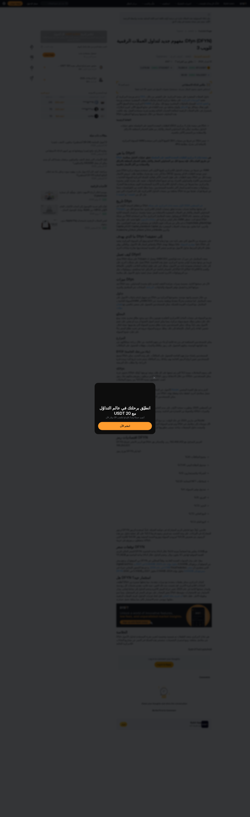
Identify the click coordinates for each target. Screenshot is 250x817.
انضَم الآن (125, 425)
